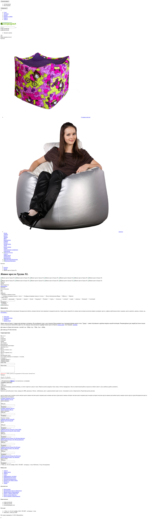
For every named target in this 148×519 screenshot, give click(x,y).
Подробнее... (4, 312)
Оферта (6, 18)
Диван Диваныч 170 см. (7, 399)
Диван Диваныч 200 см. (7, 409)
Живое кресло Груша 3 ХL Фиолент (10, 457)
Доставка (6, 13)
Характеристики (8, 318)
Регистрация (7, 5)
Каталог (120, 231)
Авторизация (7, 4)
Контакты (13, 261)
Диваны (6, 234)
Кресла (5, 236)
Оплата (6, 15)
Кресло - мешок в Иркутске (11, 493)
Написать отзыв (5, 361)
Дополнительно (4, 486)
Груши (5, 233)
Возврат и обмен (8, 16)
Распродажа (14, 259)
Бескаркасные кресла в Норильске (13, 490)
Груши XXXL (7, 244)
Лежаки (6, 237)
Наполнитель (7, 240)
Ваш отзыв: (4, 365)
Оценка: (3, 374)
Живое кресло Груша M (7, 420)
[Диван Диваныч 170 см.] (7, 398)
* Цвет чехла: (4, 297)
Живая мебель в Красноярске (11, 492)
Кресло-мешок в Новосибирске (12, 496)
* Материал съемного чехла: (8, 294)
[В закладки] (1, 279)
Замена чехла (7, 255)
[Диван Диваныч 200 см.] (7, 408)
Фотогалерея (7, 489)
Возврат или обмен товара (11, 480)
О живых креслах (85, 117)
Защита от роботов (5, 377)
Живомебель (4, 286)
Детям (5, 245)
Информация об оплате (10, 477)
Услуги (11, 252)
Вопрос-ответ (7, 320)
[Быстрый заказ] (7, 302)
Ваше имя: (3, 362)
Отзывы (6, 319)
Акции (5, 248)
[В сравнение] (10, 428)
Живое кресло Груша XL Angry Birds (10, 431)
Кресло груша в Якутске (10, 495)
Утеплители (7, 251)
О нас (5, 12)
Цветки (6, 242)
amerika (75, 324)
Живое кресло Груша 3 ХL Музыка (10, 448)
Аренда (6, 19)
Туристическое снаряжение (11, 249)
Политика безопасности (10, 479)
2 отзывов (3, 303)
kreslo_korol (61, 324)
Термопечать (7, 256)
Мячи (5, 238)
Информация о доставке (10, 476)
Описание (6, 316)
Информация (4, 467)
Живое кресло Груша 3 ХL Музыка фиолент (12, 439)
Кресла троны (7, 247)
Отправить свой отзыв (6, 382)
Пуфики (6, 241)
